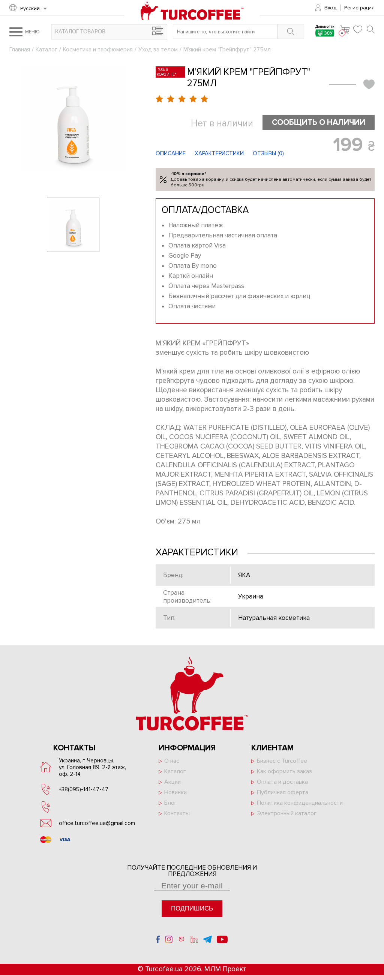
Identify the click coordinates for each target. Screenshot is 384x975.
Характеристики (219, 153)
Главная (19, 49)
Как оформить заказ (284, 771)
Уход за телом (158, 49)
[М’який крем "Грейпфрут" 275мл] (73, 118)
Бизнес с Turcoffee (282, 761)
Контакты (177, 813)
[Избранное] (358, 29)
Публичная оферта (282, 792)
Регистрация (359, 7)
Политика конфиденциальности (300, 803)
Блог (170, 803)
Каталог (46, 49)
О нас (171, 761)
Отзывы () (268, 153)
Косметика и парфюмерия (98, 49)
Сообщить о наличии (318, 122)
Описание (171, 153)
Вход (330, 7)
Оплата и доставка (282, 782)
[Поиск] (371, 29)
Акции (172, 782)
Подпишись (192, 908)
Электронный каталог (286, 813)
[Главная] (192, 11)
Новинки (175, 792)
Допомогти (324, 27)
